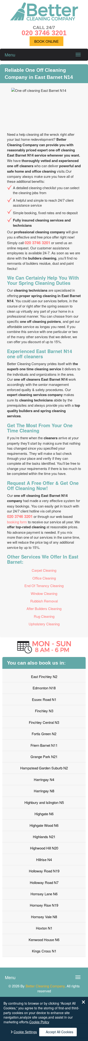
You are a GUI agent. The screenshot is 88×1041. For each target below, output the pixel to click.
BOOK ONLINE (46, 41)
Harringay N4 (44, 779)
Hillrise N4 (44, 859)
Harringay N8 (44, 790)
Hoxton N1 (44, 928)
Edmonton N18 (44, 687)
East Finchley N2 (44, 676)
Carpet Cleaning (44, 570)
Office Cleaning (44, 578)
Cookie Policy (39, 1022)
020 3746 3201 (37, 242)
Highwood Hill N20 (44, 847)
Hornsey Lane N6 (44, 893)
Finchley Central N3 (44, 722)
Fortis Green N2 (44, 733)
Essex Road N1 (44, 699)
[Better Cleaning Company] (44, 19)
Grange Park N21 (44, 756)
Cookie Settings (25, 1032)
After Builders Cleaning (44, 608)
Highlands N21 (44, 836)
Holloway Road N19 (44, 870)
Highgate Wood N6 (44, 825)
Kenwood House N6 (44, 939)
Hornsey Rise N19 (44, 905)
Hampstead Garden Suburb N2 (44, 767)
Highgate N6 (44, 813)
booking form (17, 521)
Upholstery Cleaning (44, 623)
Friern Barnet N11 (44, 745)
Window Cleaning (44, 593)
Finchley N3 (44, 710)
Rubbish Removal (44, 600)
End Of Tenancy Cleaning (44, 585)
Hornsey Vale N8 (44, 916)
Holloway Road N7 (44, 882)
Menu (10, 54)
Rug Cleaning (44, 616)
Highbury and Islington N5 (44, 802)
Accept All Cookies (59, 1031)
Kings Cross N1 (44, 950)
